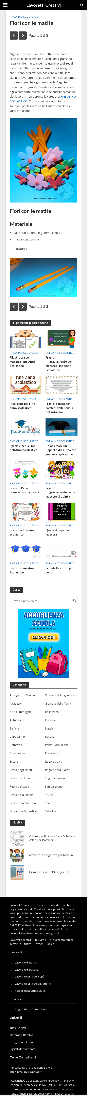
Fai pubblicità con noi (61, 940)
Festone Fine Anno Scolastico (23, 570)
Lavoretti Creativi (43, 5)
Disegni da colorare (22, 1042)
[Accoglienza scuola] (43, 643)
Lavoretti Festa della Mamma (33, 983)
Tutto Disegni (18, 1028)
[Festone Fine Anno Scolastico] (26, 549)
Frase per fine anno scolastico (23, 532)
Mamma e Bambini (22, 1035)
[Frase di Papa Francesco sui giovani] (26, 469)
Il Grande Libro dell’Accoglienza (49, 872)
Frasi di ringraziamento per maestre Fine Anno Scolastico (59, 364)
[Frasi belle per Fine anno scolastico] (26, 385)
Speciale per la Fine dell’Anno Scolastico (23, 448)
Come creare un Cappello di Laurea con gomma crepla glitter (61, 450)
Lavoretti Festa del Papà (30, 976)
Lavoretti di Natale (26, 962)
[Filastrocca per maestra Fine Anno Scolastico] (26, 338)
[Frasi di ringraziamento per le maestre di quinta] (61, 469)
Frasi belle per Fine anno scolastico (22, 406)
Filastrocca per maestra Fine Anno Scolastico (23, 361)
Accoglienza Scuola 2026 (30, 991)
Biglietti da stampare (22, 1049)
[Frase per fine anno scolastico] (26, 511)
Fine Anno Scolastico (24, 16)
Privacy (38, 944)
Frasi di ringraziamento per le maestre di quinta (60, 492)
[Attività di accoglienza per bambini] (17, 855)
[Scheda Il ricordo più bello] (61, 549)
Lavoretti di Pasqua (27, 969)
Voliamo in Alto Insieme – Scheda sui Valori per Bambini (53, 838)
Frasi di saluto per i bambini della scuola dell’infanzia (59, 408)
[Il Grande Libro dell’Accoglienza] (17, 872)
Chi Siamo (39, 940)
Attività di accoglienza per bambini (51, 855)
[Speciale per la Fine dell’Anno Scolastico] (26, 427)
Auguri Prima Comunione (31, 1009)
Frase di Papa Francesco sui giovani (24, 490)
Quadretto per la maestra (57, 532)
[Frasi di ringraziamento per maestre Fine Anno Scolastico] (61, 338)
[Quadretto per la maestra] (61, 511)
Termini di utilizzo (20, 944)
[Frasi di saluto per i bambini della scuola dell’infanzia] (61, 385)
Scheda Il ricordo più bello (59, 570)
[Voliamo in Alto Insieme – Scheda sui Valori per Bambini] (17, 838)
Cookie (50, 944)
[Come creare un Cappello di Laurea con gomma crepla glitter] (61, 427)
